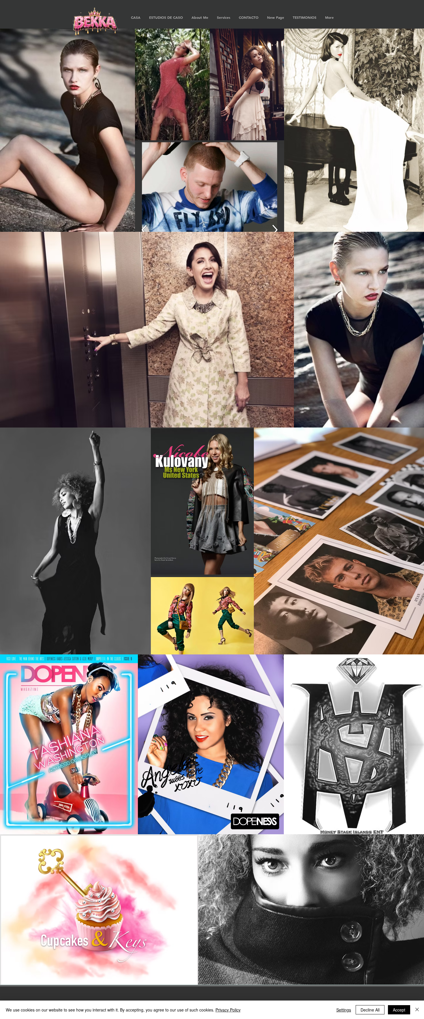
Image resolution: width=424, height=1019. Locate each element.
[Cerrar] (417, 1009)
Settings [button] (343, 1010)
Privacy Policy (228, 1010)
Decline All (370, 1010)
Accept (399, 1010)
